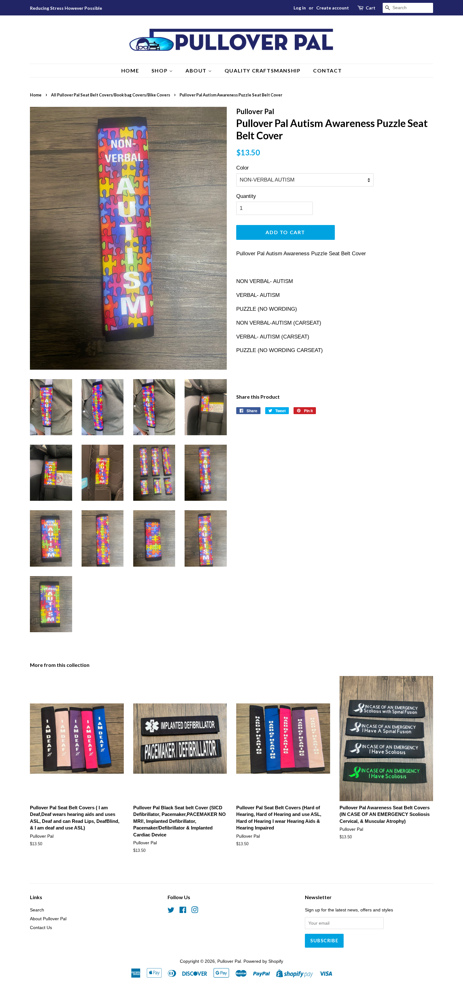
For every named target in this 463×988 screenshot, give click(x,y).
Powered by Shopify (263, 961)
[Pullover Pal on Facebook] (182, 911)
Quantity (246, 196)
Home (130, 70)
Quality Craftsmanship (263, 70)
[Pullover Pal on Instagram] (194, 911)
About (197, 70)
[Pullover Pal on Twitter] (171, 911)
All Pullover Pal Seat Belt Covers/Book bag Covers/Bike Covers (110, 94)
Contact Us (41, 927)
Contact (327, 70)
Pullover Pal (229, 961)
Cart (370, 7)
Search (37, 909)
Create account (332, 7)
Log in (300, 7)
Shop (160, 70)
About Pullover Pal (48, 918)
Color (242, 168)
